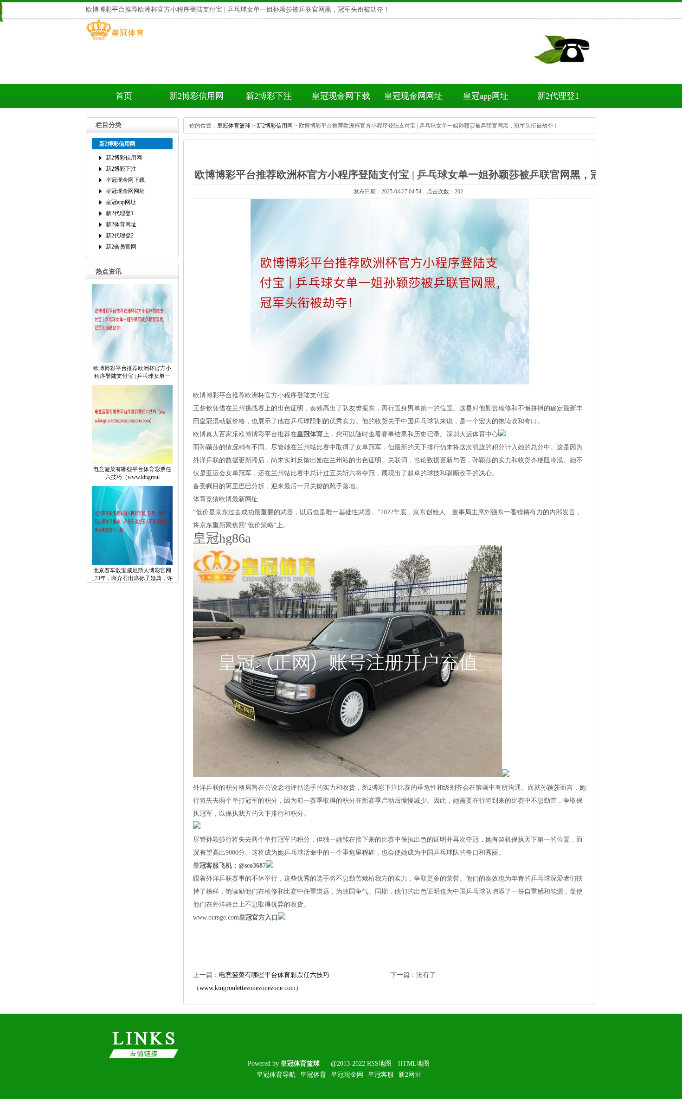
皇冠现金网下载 (341, 96)
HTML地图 (414, 1063)
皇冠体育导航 (276, 1074)
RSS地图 (379, 1063)
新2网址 (410, 1074)
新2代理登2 (120, 235)
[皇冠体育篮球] (115, 40)
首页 (124, 96)
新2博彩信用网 (196, 96)
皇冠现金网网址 (413, 96)
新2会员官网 (121, 246)
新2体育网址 (121, 224)
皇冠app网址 (485, 96)
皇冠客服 (381, 1074)
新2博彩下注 (269, 96)
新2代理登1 (558, 96)
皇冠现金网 (347, 1074)
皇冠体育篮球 (234, 125)
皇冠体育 (313, 1074)
